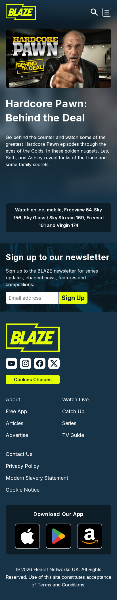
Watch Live (75, 399)
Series (69, 423)
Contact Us (19, 454)
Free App (16, 411)
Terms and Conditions (60, 585)
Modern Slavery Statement (37, 478)
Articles (14, 423)
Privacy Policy (22, 466)
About (13, 399)
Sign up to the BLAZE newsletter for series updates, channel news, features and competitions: (52, 277)
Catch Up (73, 411)
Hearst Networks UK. (57, 569)
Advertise (17, 435)
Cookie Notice (22, 490)
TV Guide (73, 435)
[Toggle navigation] (106, 12)
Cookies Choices (33, 379)
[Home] (21, 12)
